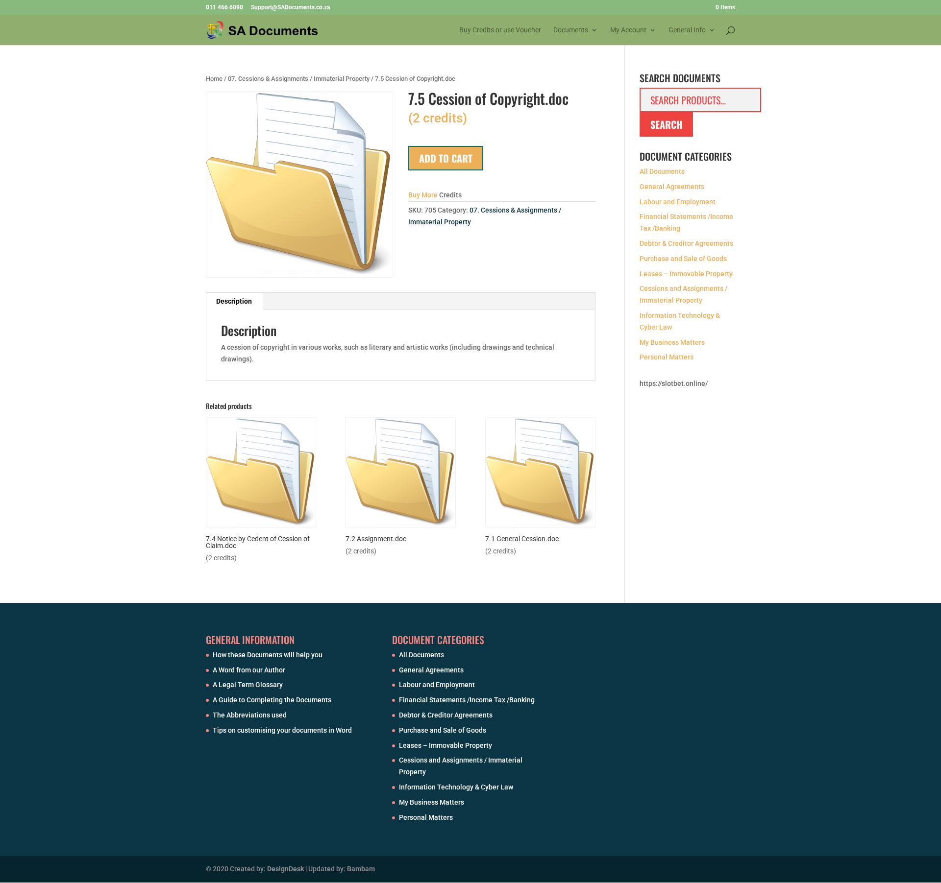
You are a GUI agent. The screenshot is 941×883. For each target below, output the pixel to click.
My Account (628, 30)
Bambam (361, 869)
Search (666, 124)
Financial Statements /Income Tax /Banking (467, 700)
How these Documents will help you (267, 655)
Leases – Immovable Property (686, 274)
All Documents (662, 171)
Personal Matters (666, 357)
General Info (687, 30)
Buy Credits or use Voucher (500, 30)
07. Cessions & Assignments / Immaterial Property (299, 78)
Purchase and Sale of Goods (683, 259)
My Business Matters (672, 342)
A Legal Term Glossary (248, 685)
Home (214, 78)
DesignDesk (285, 869)
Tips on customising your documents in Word (282, 730)
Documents (570, 30)
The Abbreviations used (250, 715)
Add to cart (445, 158)
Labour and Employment (678, 202)
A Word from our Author (249, 670)
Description (234, 301)
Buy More (423, 195)
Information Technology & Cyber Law (456, 787)
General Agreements (672, 187)
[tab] (234, 301)
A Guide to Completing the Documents (272, 700)
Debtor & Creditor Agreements (686, 243)
